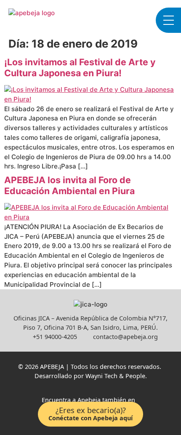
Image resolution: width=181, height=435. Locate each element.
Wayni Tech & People (115, 376)
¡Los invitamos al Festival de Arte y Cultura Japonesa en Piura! (79, 67)
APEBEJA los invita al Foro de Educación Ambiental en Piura (69, 185)
